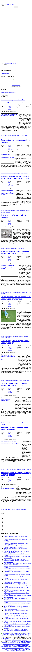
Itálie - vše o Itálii (11, 650)
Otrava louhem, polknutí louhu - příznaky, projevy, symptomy (13, 101)
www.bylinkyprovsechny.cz (8, 649)
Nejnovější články (5, 73)
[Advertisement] (16, 25)
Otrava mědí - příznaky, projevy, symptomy (14, 547)
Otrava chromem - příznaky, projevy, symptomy (15, 559)
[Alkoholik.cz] (17, 633)
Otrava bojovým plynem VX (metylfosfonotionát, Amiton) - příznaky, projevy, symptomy (17, 564)
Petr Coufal (8, 640)
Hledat (2, 5)
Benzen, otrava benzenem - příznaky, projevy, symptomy (17, 606)
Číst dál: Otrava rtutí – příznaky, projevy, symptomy (13, 248)
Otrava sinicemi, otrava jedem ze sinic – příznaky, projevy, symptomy (16, 298)
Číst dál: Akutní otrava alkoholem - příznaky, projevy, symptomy (16, 469)
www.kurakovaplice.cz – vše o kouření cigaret (18, 644)
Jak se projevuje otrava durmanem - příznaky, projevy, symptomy (14, 384)
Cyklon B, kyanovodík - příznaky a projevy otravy (15, 629)
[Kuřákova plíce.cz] (26, 633)
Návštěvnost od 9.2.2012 (16, 85)
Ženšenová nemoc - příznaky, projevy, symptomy (15, 583)
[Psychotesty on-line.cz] (8, 634)
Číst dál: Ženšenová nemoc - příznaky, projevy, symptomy (14, 173)
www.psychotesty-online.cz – (17, 648)
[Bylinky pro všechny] (24, 636)
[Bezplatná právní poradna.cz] (22, 634)
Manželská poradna (20, 650)
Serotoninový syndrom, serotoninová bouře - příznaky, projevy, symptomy (15, 177)
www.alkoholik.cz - (16, 645)
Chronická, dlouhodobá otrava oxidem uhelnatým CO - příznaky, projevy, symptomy (17, 549)
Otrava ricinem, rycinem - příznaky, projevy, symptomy (17, 541)
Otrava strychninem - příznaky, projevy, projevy (15, 582)
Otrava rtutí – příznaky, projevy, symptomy (14, 545)
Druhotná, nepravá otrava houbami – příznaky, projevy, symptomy (15, 252)
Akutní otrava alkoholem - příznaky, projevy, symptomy (14, 428)
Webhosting (16, 640)
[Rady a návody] (15, 636)
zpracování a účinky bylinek (23, 649)
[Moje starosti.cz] (6, 636)
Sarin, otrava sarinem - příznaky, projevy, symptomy (16, 630)
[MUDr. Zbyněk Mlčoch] (7, 633)
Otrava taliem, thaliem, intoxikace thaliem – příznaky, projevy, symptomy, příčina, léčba (16, 552)
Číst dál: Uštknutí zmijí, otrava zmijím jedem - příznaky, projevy (16, 380)
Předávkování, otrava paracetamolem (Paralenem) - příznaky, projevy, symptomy (16, 608)
